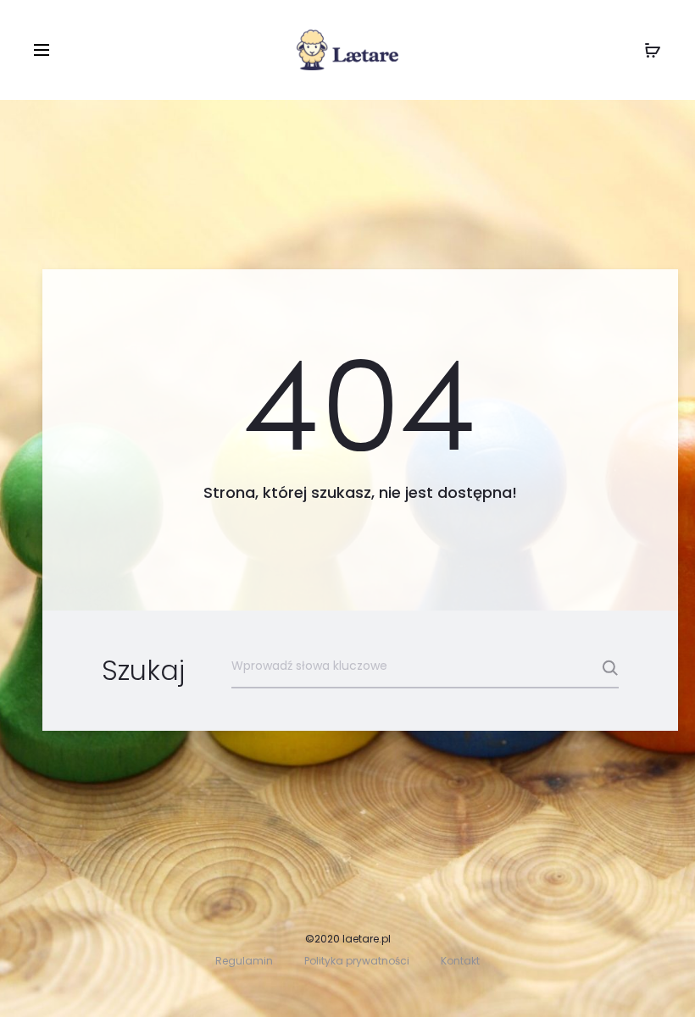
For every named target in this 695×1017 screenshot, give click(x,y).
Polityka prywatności (356, 960)
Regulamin (244, 960)
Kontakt (460, 960)
